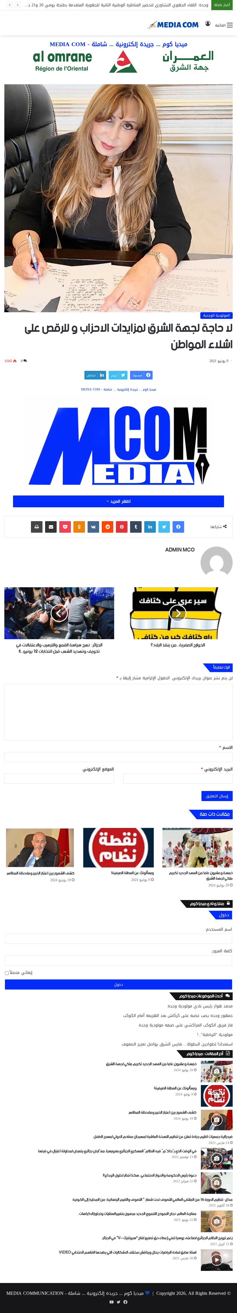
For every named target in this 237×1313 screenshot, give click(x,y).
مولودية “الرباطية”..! (215, 1035)
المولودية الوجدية (216, 315)
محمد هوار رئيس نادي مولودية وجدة (200, 1006)
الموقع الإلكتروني (98, 769)
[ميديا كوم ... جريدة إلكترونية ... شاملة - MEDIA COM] (118, 62)
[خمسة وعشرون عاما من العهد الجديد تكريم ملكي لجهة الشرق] (197, 847)
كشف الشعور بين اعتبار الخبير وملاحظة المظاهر (41, 873)
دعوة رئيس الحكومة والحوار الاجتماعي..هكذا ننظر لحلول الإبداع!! (150, 1175)
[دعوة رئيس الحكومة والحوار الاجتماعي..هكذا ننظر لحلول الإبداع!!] (217, 1183)
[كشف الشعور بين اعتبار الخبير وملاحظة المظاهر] (39, 848)
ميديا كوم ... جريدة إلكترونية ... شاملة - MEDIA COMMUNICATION (75, 1293)
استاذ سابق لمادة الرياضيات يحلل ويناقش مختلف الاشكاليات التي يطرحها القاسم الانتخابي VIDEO (128, 1252)
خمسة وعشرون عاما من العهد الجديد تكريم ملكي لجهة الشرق (201, 875)
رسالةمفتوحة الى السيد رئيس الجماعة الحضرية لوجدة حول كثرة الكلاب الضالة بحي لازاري (130, 5)
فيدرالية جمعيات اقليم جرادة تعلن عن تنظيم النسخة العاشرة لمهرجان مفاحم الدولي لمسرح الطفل (163, 1137)
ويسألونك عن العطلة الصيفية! (132, 873)
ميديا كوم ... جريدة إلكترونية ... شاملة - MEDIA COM (118, 44)
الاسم (226, 747)
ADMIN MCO (180, 550)
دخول (118, 984)
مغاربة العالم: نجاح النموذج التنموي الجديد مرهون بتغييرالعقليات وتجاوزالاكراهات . (137, 1214)
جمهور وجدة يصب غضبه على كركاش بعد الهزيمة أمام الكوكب (178, 1016)
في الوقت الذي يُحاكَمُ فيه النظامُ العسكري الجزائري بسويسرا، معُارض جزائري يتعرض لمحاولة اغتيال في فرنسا (117, 1151)
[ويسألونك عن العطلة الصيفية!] (118, 847)
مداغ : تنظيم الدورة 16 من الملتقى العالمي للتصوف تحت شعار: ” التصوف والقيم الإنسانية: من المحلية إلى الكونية (153, 1199)
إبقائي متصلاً (21, 972)
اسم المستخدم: (218, 929)
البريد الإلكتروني (217, 769)
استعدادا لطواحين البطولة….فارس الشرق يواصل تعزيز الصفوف (177, 1044)
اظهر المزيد (120, 501)
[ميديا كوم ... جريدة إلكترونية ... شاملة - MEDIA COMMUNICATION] (173, 25)
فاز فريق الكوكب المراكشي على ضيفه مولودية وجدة (186, 1025)
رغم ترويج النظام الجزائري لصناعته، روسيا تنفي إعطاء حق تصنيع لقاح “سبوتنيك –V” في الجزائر (167, 1238)
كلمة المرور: (221, 951)
